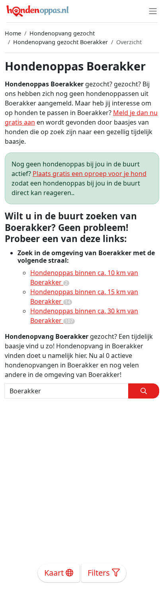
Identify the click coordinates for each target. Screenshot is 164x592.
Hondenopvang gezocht (62, 33)
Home (13, 33)
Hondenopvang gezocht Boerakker (60, 42)
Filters (100, 572)
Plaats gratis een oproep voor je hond (89, 173)
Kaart (55, 572)
